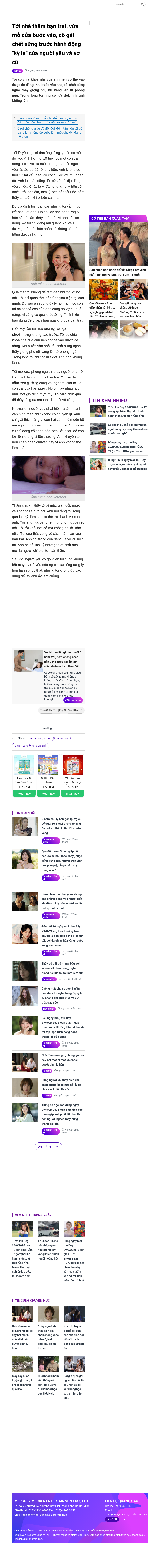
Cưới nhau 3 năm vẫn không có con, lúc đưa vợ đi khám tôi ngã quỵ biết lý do (48, 1384)
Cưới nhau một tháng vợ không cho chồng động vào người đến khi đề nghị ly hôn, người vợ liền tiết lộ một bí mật (62, 901)
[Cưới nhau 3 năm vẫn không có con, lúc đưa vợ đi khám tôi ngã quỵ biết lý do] (48, 1364)
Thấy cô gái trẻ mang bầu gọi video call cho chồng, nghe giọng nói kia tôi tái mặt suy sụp (62, 968)
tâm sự (64, 738)
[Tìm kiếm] (142, 4)
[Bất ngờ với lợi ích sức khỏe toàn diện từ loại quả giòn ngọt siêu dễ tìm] (134, 331)
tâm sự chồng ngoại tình (32, 745)
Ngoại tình (48, 1008)
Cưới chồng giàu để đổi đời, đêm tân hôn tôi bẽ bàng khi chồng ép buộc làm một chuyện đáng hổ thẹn (49, 133)
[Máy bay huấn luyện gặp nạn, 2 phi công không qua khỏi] (22, 1364)
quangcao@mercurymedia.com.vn (126, 1514)
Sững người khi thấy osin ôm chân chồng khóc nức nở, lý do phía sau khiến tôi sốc (61, 1084)
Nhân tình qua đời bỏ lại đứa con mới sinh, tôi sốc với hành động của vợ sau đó (74, 1337)
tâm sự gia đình (42, 738)
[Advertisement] (77, 612)
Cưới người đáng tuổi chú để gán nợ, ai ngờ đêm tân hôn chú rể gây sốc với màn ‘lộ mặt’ (47, 120)
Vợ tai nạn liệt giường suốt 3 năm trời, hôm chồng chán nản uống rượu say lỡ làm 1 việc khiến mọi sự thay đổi (63, 659)
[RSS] (122, 1519)
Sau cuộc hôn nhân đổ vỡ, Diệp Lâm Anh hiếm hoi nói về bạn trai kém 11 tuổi (117, 272)
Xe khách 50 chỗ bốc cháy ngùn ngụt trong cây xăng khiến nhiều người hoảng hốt (48, 1249)
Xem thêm (74, 700)
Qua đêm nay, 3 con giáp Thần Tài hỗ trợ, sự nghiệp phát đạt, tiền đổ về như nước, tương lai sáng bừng (102, 312)
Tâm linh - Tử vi (50, 878)
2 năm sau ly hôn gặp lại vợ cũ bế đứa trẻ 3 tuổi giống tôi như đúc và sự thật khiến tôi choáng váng (62, 826)
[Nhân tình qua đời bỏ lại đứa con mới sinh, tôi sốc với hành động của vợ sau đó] (74, 1314)
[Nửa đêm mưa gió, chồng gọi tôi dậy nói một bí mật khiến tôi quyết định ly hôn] (25, 1063)
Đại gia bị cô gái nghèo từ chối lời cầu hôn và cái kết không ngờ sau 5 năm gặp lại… (74, 1386)
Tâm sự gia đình (49, 841)
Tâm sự (17, 70)
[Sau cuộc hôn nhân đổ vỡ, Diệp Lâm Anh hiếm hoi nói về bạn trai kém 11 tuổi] (118, 244)
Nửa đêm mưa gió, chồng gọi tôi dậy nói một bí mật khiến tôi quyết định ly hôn (63, 1060)
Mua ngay (24, 793)
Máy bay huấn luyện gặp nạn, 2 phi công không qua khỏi (22, 1382)
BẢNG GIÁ (112, 1519)
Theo (59, 710)
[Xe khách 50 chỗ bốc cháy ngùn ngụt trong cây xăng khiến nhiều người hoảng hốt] (48, 1229)
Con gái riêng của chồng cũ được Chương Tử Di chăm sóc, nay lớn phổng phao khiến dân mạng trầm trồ (133, 314)
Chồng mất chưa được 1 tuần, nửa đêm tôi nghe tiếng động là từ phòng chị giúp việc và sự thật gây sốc (62, 995)
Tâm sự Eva (49, 979)
